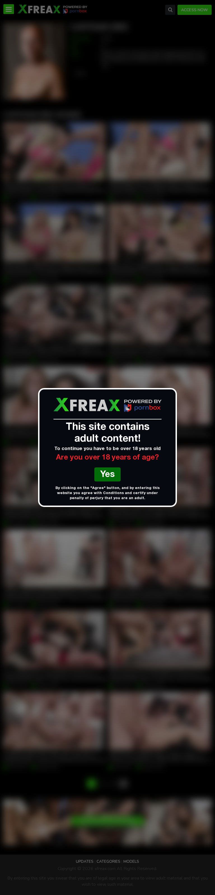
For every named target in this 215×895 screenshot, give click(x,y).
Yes (107, 475)
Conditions (113, 493)
